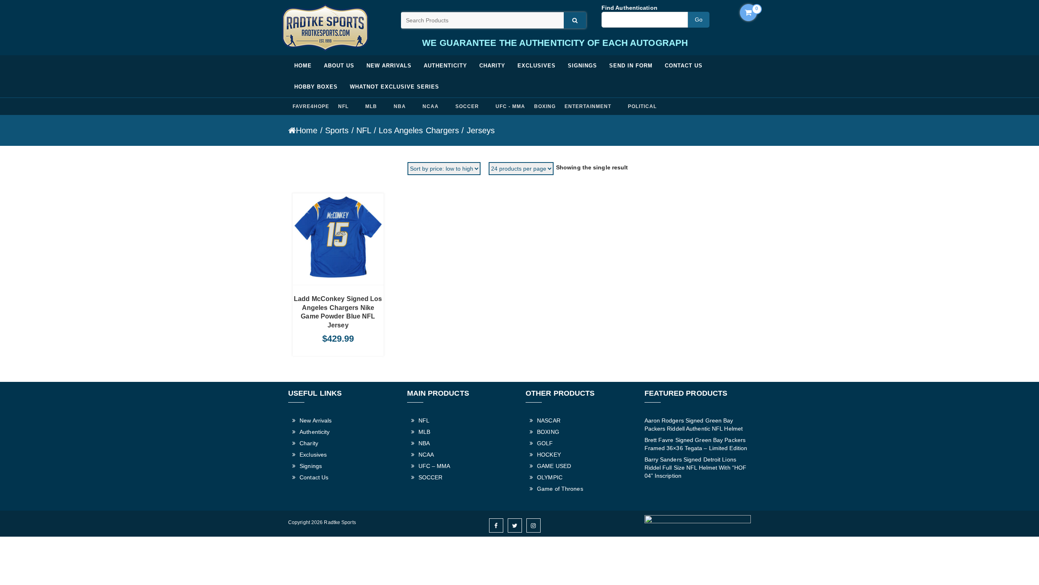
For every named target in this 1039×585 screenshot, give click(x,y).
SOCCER (467, 106)
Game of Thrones (560, 488)
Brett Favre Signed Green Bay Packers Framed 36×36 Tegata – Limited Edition (696, 444)
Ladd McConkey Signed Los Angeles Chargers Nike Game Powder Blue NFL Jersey (338, 312)
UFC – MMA (434, 466)
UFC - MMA (510, 106)
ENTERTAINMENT (588, 106)
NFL (343, 106)
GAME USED (554, 466)
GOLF (545, 443)
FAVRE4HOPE (311, 106)
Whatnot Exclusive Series (394, 87)
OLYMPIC (550, 477)
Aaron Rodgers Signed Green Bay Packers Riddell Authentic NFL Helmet (694, 424)
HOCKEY (549, 454)
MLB (371, 106)
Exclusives (536, 66)
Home (303, 66)
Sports (337, 130)
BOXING (545, 106)
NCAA (430, 106)
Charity (492, 66)
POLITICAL (642, 106)
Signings (582, 66)
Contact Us (684, 66)
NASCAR (548, 420)
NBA (400, 106)
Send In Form (631, 66)
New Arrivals (389, 66)
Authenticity (445, 66)
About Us (339, 66)
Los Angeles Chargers (419, 130)
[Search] (575, 20)
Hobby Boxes (316, 87)
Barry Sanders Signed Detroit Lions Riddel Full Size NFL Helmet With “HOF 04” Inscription (696, 467)
